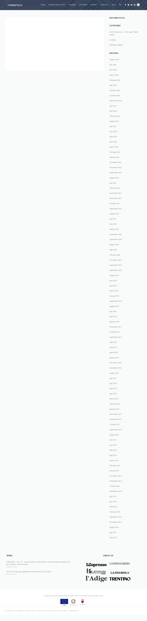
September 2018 (116, 301)
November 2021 (116, 198)
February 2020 (115, 255)
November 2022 (116, 167)
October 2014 (115, 486)
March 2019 (114, 291)
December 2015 (116, 414)
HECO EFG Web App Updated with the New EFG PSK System (28, 572)
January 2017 (114, 358)
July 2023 (113, 126)
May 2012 (113, 537)
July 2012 (113, 532)
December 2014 (116, 476)
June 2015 (113, 445)
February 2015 (115, 465)
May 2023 (113, 136)
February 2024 (115, 116)
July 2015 (113, 440)
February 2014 (115, 512)
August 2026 (114, 59)
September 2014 (116, 491)
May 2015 (113, 450)
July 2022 (113, 183)
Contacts (104, 5)
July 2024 (113, 106)
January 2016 (114, 409)
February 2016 (115, 404)
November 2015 (116, 419)
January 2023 (114, 157)
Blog (114, 5)
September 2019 (116, 270)
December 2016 (116, 363)
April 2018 (113, 316)
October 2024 (115, 95)
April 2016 (113, 393)
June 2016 (113, 383)
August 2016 (114, 373)
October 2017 (115, 332)
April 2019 (113, 286)
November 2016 (116, 368)
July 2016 (113, 378)
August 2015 (114, 435)
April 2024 (113, 111)
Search (138, 4)
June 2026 (113, 70)
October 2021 (115, 203)
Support (93, 5)
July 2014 (113, 496)
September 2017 (116, 337)
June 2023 (113, 131)
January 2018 (114, 322)
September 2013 (116, 517)
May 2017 (113, 342)
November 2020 (116, 234)
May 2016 (113, 388)
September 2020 (116, 239)
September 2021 (116, 209)
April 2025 (113, 85)
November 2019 (116, 265)
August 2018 (114, 306)
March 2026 (114, 75)
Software (83, 5)
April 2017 (113, 347)
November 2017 (116, 327)
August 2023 (114, 121)
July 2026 (113, 65)
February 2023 (115, 152)
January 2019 (114, 296)
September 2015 (116, 429)
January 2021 (114, 229)
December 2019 (116, 260)
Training (72, 5)
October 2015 (115, 424)
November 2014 (116, 481)
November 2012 (116, 522)
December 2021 (116, 193)
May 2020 (113, 250)
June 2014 (113, 501)
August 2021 (114, 214)
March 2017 (114, 352)
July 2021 (113, 219)
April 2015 (113, 455)
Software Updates (116, 45)
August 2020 (114, 244)
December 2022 (116, 162)
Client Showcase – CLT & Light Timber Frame (124, 33)
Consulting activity (56, 5)
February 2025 (115, 90)
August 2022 (114, 178)
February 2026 (115, 80)
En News (113, 40)
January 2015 (114, 471)
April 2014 (113, 507)
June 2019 (113, 280)
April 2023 (113, 142)
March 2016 (114, 399)
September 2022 (116, 173)
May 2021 (113, 224)
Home (43, 5)
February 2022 (115, 188)
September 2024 (116, 101)
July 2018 (113, 311)
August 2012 (114, 527)
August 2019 (114, 275)
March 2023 (114, 147)
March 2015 (114, 460)
